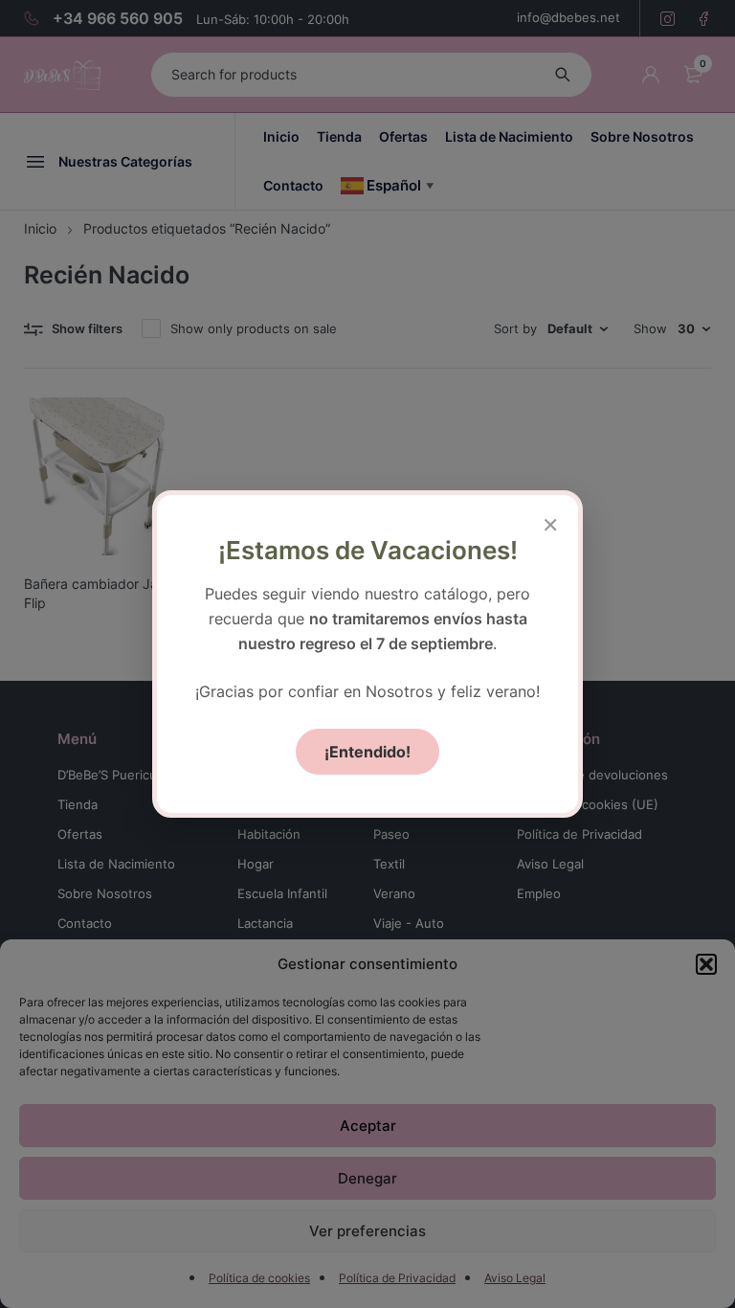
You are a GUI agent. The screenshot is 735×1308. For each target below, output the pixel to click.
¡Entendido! (367, 751)
